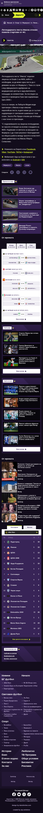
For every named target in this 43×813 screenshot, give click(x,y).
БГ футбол (8, 679)
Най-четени (8, 381)
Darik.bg (13, 776)
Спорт (17, 23)
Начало (9, 23)
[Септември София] (26, 10)
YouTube (11, 152)
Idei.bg (13, 781)
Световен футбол (12, 694)
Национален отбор (30, 686)
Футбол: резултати (10, 659)
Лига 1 (6, 704)
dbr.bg (20, 470)
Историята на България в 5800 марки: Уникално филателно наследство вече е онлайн (29, 507)
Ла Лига (12, 280)
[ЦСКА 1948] (7, 10)
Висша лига (13, 269)
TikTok (19, 152)
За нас (5, 766)
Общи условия (30, 758)
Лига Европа (8, 706)
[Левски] (10, 10)
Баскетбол (27, 725)
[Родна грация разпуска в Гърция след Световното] (21, 402)
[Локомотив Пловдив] (32, 10)
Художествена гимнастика (33, 734)
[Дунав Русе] (29, 10)
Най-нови (7, 328)
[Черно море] (38, 10)
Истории (6, 751)
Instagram (28, 152)
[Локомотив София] (35, 10)
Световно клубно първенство (10, 715)
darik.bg (20, 479)
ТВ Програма (29, 755)
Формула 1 (26, 23)
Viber (4, 152)
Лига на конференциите (32, 706)
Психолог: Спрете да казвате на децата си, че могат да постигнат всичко (29, 465)
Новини (6, 675)
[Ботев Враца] (41, 10)
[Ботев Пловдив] (16, 10)
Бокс (5, 734)
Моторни (27, 737)
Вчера (11, 246)
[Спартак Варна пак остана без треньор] (21, 336)
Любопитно (28, 751)
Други (26, 714)
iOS (23, 160)
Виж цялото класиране (20, 639)
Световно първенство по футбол (13, 710)
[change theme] (39, 15)
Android (16, 160)
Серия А (12, 295)
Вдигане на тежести (31, 731)
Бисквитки (27, 762)
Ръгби (26, 745)
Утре (31, 246)
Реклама (26, 766)
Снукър (6, 742)
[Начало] (5, 23)
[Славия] (23, 10)
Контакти (7, 762)
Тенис (6, 728)
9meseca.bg (30, 776)
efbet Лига (14, 254)
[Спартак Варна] (20, 10)
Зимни (6, 737)
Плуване (27, 739)
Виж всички (20, 319)
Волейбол (7, 725)
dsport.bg (10, 40)
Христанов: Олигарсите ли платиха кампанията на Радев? (29, 475)
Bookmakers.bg (9, 656)
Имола (18, 165)
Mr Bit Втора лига (16, 310)
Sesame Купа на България (13, 686)
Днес (21, 246)
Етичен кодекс (10, 758)
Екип (4, 755)
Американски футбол (12, 745)
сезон (27, 165)
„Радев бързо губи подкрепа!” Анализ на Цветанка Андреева (29, 516)
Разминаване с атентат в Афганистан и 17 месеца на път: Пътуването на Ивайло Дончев (29, 497)
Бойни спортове (10, 739)
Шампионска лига (30, 704)
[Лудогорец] (1, 10)
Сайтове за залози (10, 653)
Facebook (31, 149)
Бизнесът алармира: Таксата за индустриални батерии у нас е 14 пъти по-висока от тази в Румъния (29, 486)
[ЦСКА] (4, 10)
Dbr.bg (30, 781)
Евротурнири (9, 689)
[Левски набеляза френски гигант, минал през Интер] (21, 427)
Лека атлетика (9, 731)
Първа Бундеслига (10, 701)
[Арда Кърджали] (13, 10)
